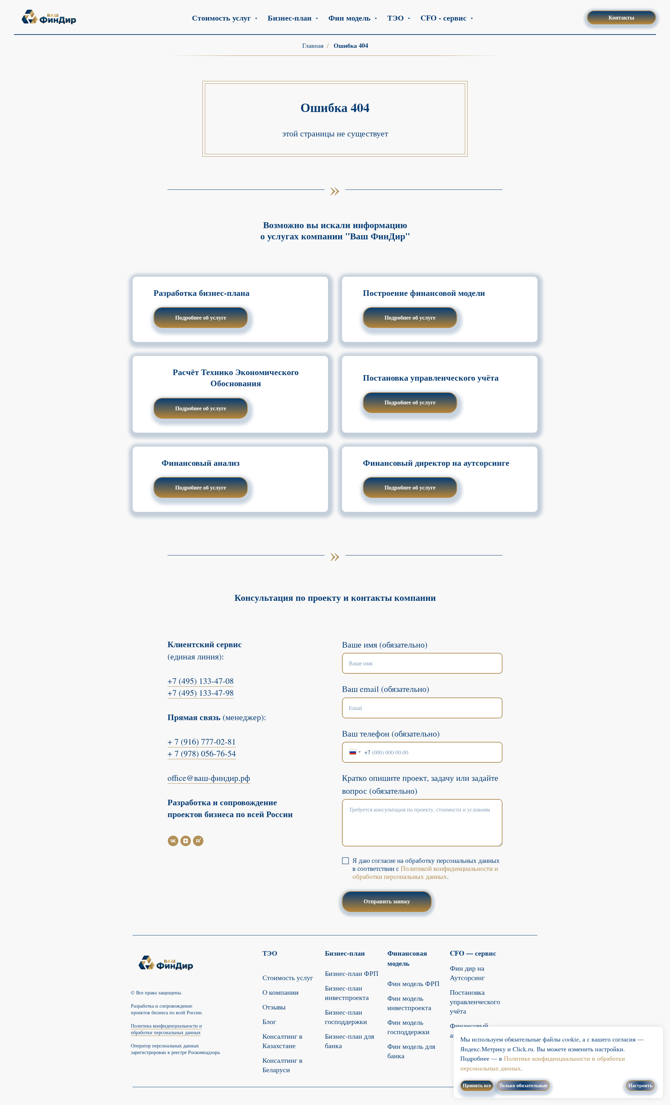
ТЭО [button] (396, 17)
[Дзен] (185, 841)
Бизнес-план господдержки (346, 1016)
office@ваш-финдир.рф (209, 777)
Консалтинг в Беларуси (282, 1064)
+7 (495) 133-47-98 (201, 692)
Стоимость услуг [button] (222, 17)
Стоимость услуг (287, 977)
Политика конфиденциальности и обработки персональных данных (166, 1029)
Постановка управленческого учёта (475, 1001)
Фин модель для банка (411, 1050)
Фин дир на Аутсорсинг (467, 972)
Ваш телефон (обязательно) (391, 733)
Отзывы (273, 1006)
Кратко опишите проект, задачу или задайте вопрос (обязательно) (420, 784)
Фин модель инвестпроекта (409, 1002)
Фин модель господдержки (408, 1026)
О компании (280, 992)
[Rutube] (198, 841)
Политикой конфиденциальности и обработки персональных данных (425, 872)
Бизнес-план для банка (349, 1040)
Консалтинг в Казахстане (282, 1040)
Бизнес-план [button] (291, 17)
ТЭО (269, 953)
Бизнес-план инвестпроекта (347, 992)
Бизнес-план (345, 953)
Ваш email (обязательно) (385, 688)
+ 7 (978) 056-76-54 (202, 753)
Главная (312, 46)
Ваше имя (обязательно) (384, 644)
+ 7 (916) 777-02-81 (202, 741)
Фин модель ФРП (413, 983)
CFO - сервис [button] (444, 17)
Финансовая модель (407, 958)
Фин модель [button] (350, 17)
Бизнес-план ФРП (351, 973)
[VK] (173, 841)
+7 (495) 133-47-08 (201, 680)
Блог (269, 1021)
